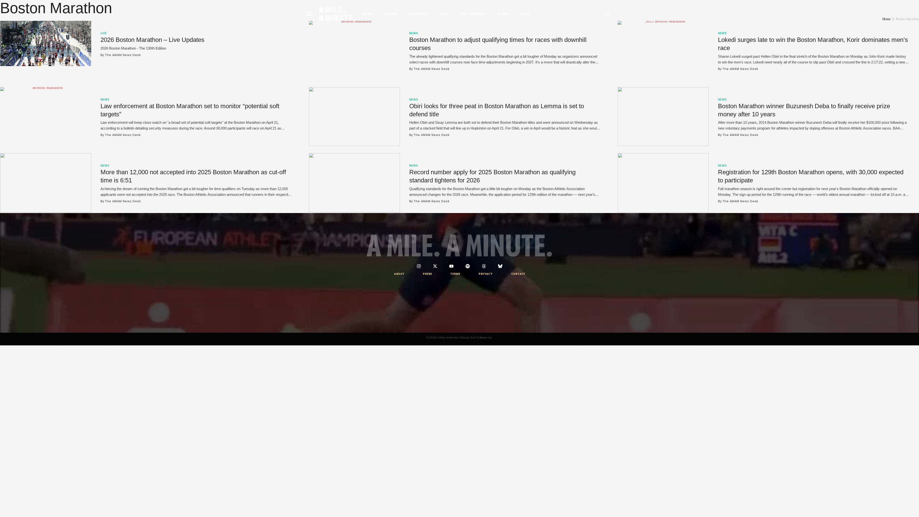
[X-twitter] (435, 266)
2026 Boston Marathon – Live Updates (152, 39)
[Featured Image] (45, 43)
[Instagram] (419, 266)
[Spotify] (467, 266)
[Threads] (484, 266)
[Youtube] (451, 266)
